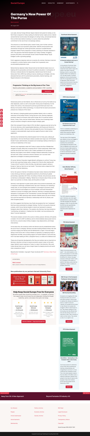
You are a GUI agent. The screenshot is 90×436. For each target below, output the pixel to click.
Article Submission (16, 415)
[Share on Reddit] (1, 122)
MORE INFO (69, 321)
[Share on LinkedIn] (1, 116)
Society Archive (38, 415)
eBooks (44, 3)
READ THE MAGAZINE (69, 158)
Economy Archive (39, 412)
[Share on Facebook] (1, 119)
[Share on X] (1, 113)
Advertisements (70, 3)
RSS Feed (60, 408)
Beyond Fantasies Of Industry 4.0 (58, 396)
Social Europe (18, 3)
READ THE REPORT (69, 214)
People (13, 412)
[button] (77, 3)
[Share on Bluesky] (1, 110)
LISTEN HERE (69, 89)
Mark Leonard (15, 22)
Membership (60, 3)
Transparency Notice (64, 419)
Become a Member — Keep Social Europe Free (34, 321)
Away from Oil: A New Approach (12, 396)
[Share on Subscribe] (1, 125)
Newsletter (51, 3)
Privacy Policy (24, 94)
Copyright (61, 423)
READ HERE (69, 386)
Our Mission (14, 408)
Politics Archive (38, 408)
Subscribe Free (48, 91)
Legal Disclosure (62, 412)
